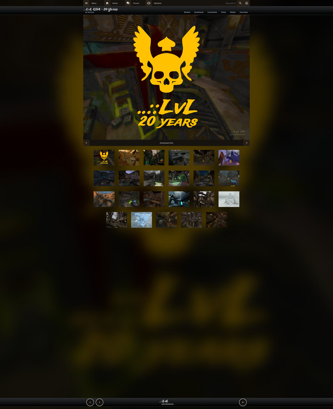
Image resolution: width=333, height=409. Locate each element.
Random (157, 3)
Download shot (166, 143)
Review (187, 12)
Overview (244, 12)
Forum (136, 3)
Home (115, 3)
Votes (223, 12)
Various (91, 12)
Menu (94, 3)
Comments (212, 12)
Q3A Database (168, 404)
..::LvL (164, 401)
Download (198, 12)
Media (232, 12)
